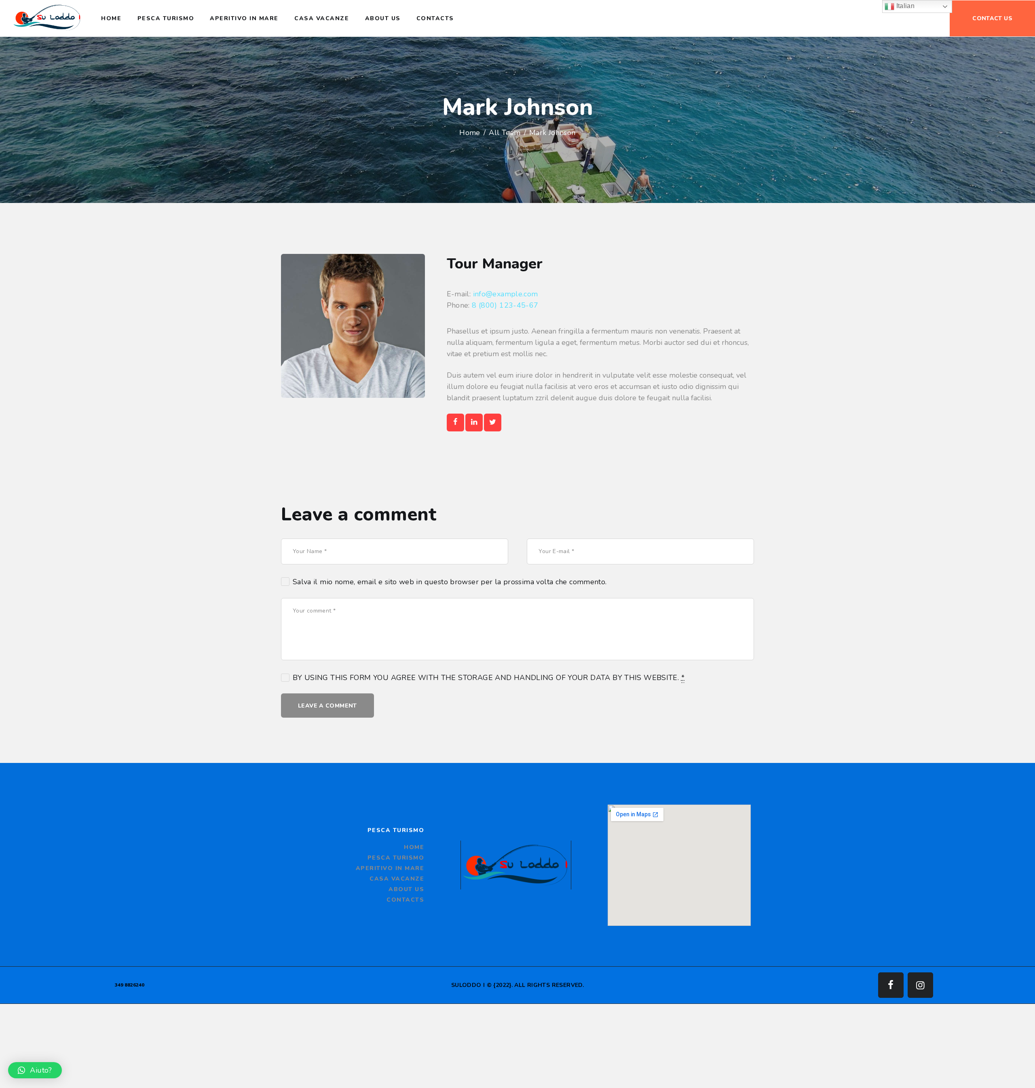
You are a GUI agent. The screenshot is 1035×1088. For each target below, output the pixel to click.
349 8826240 (129, 984)
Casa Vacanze (397, 879)
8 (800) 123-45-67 (505, 305)
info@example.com (505, 294)
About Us (406, 889)
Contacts (405, 900)
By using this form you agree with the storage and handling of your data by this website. (488, 677)
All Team (504, 132)
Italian (904, 5)
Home (469, 132)
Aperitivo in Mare (390, 868)
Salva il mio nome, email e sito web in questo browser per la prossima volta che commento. (450, 582)
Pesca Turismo (396, 858)
